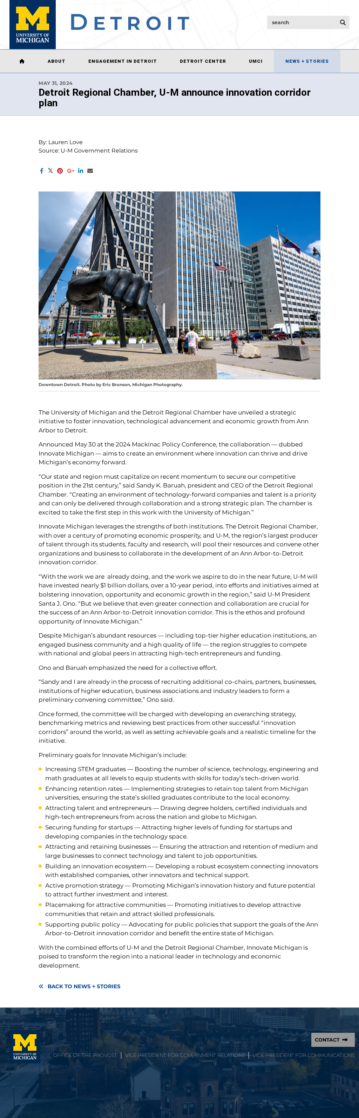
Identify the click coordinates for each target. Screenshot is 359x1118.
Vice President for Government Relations (185, 1055)
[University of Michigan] (24, 1046)
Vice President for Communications (304, 1055)
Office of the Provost (85, 1055)
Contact (327, 1040)
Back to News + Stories (84, 986)
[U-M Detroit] (99, 24)
